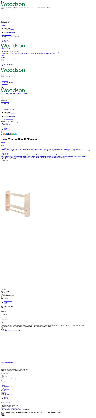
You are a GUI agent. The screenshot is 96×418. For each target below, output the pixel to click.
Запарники (24, 154)
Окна (2, 154)
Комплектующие (8, 150)
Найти (2, 415)
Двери (63, 149)
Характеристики (8, 301)
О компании (4, 385)
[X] (8, 134)
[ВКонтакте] (1, 134)
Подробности (4, 294)
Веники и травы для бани (15, 156)
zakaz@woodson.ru (6, 35)
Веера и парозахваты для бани (48, 154)
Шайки (5, 154)
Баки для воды (64, 150)
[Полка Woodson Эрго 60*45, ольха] (17, 220)
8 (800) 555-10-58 (5, 21)
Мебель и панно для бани (60, 156)
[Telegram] (16, 134)
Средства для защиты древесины (64, 154)
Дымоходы (59, 149)
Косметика (6, 156)
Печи (2, 149)
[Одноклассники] (3, 134)
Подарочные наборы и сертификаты (55, 157)
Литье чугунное (52, 149)
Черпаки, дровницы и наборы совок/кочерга (43, 156)
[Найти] (2, 10)
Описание (6, 302)
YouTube (6, 40)
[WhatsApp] (12, 134)
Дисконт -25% (79, 150)
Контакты (3, 392)
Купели (25, 150)
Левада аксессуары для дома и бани (28, 149)
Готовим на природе (17, 150)
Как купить (3, 388)
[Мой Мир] (6, 134)
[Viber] (10, 134)
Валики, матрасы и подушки (14, 154)
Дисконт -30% (86, 150)
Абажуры (38, 154)
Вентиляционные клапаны (15, 157)
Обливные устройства (42, 149)
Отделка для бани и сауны (54, 150)
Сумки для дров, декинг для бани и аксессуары (34, 157)
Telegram (6, 39)
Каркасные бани (5, 394)
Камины (67, 149)
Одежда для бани (31, 154)
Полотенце (81, 156)
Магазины (3, 390)
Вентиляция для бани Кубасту (11, 149)
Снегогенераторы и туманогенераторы (37, 150)
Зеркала (6, 157)
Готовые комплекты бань (7, 386)
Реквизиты (3, 393)
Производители (5, 389)
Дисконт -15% (71, 150)
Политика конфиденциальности (10, 408)
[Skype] (14, 134)
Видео (5, 303)
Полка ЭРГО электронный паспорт (10, 330)
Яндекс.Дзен (7, 41)
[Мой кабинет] (1, 79)
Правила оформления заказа (8, 362)
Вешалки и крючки (27, 156)
